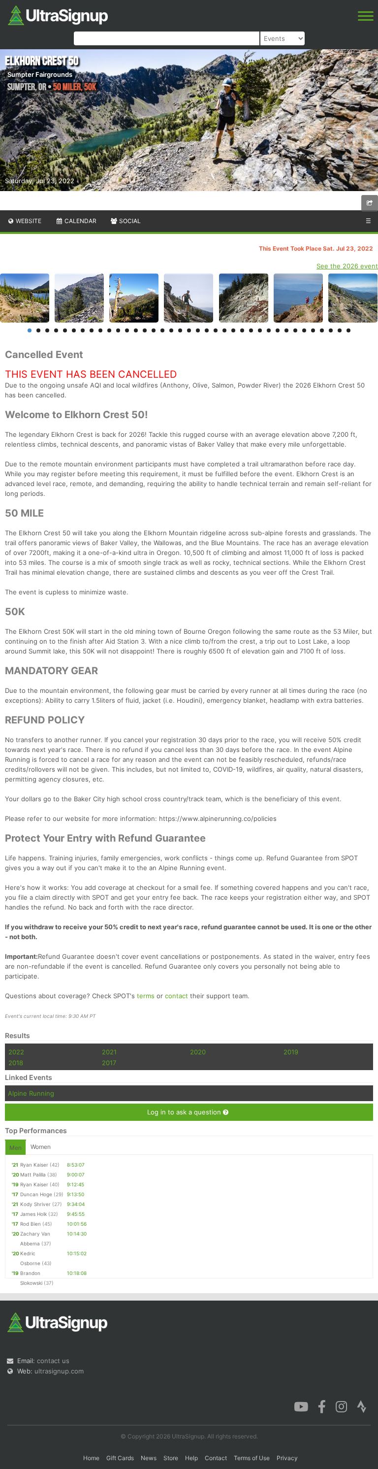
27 (260, 330)
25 (242, 330)
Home (91, 1458)
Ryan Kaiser (34, 1165)
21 (207, 330)
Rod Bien (30, 1224)
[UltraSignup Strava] (362, 1406)
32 (304, 330)
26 (251, 330)
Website (27, 221)
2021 (109, 1052)
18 (180, 330)
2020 (198, 1052)
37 (348, 330)
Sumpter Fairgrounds (39, 74)
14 (145, 330)
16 (162, 330)
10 (109, 330)
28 (269, 330)
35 (331, 330)
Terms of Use (252, 1458)
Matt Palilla (33, 1174)
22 (216, 330)
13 (136, 330)
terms (146, 996)
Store (170, 1458)
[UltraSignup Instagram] (341, 1406)
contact (176, 996)
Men (15, 1147)
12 (127, 330)
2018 (15, 1063)
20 (198, 330)
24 (233, 330)
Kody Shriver (35, 1204)
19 (189, 330)
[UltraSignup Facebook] (322, 1406)
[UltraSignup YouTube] (301, 1406)
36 (340, 330)
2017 (109, 1063)
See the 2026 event (347, 266)
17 (171, 330)
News (149, 1458)
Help (191, 1458)
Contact (216, 1458)
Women (41, 1146)
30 (286, 330)
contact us (53, 1361)
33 (313, 330)
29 (278, 330)
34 (322, 330)
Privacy (287, 1458)
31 (295, 330)
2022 (16, 1052)
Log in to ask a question (185, 1112)
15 (154, 330)
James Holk (33, 1214)
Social (129, 221)
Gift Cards (120, 1458)
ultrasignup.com (59, 1371)
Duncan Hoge (36, 1194)
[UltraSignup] (58, 14)
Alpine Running (31, 1093)
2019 (291, 1052)
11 (118, 330)
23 (224, 330)
